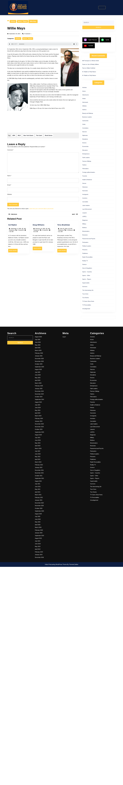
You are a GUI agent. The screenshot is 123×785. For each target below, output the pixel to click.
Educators (85, 150)
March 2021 (38, 494)
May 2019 (37, 546)
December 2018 (39, 557)
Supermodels (85, 283)
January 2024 (38, 421)
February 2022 (39, 464)
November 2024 (39, 394)
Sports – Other (86, 275)
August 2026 (38, 336)
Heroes (84, 183)
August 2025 (38, 369)
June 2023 (38, 440)
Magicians (85, 220)
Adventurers (85, 95)
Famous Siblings (86, 161)
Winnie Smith (95, 60)
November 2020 (39, 505)
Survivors (84, 286)
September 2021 (39, 478)
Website (9, 194)
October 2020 (38, 508)
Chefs (83, 124)
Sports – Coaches (87, 271)
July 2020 (37, 516)
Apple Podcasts (92, 39)
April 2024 (37, 413)
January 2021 (38, 500)
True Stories (85, 297)
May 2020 (37, 522)
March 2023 (38, 448)
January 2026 (38, 356)
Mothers (84, 227)
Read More (13, 251)
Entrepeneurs (86, 153)
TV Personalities (86, 305)
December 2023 (39, 424)
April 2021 (37, 492)
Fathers (84, 165)
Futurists (84, 176)
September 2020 (39, 511)
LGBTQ (84, 216)
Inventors (84, 198)
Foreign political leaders (88, 172)
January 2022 (38, 467)
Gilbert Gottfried (91, 68)
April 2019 (37, 549)
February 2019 (39, 552)
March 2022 (38, 462)
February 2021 (39, 497)
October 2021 (38, 475)
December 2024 (39, 391)
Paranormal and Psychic (88, 238)
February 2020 (39, 530)
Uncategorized (86, 308)
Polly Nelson (92, 71)
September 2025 (39, 366)
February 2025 (39, 385)
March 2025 (38, 383)
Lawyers (84, 212)
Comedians (85, 128)
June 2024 (38, 407)
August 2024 (38, 402)
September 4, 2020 (16, 228)
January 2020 (38, 532)
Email (9, 185)
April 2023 (37, 445)
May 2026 (37, 345)
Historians (85, 187)
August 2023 (38, 434)
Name (9, 175)
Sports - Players (22, 21)
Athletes (13, 21)
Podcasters (85, 242)
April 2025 (37, 380)
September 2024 (39, 399)
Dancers (84, 131)
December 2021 (39, 470)
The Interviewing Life (87, 290)
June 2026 (38, 342)
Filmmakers (85, 168)
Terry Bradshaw (63, 225)
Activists (84, 87)
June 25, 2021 (64, 228)
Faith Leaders (86, 157)
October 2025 (38, 364)
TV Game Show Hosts (88, 301)
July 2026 (37, 339)
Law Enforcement (87, 209)
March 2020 (38, 527)
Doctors (84, 142)
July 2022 (37, 451)
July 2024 (37, 405)
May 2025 (37, 377)
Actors (84, 91)
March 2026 (38, 350)
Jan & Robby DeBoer (93, 64)
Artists (84, 98)
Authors (84, 109)
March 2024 (38, 415)
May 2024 (37, 410)
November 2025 (39, 361)
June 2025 (38, 375)
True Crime (85, 294)
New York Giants (28, 135)
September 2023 (39, 432)
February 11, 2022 (40, 228)
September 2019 (39, 535)
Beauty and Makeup (87, 113)
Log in (64, 336)
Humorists (85, 190)
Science (84, 264)
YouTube (90, 45)
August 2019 (38, 538)
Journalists (85, 201)
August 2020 (38, 513)
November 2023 (39, 426)
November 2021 (39, 473)
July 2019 (37, 541)
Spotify (107, 39)
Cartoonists (85, 120)
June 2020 (38, 519)
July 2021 (37, 483)
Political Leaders (86, 246)
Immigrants (85, 194)
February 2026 (39, 353)
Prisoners (84, 249)
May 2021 (37, 489)
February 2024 (39, 418)
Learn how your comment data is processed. (41, 208)
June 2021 (38, 486)
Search (103, 7)
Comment (10, 150)
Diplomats (85, 135)
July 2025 (37, 372)
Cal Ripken (12, 225)
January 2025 (38, 388)
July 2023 (37, 437)
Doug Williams (38, 225)
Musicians (85, 235)
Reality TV (85, 260)
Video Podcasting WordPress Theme (56, 564)
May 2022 (37, 456)
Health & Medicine (87, 179)
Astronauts (85, 102)
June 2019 (38, 543)
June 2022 (38, 454)
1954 (13, 135)
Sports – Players (86, 279)
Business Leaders (87, 117)
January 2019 (38, 554)
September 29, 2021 (14, 33)
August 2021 (38, 481)
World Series (48, 135)
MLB (19, 135)
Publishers (85, 253)
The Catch (39, 135)
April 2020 (37, 524)
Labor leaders (86, 205)
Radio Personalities (87, 257)
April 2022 (37, 459)
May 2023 (37, 443)
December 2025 (39, 358)
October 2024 (38, 396)
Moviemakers (85, 231)
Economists (85, 146)
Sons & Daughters (87, 268)
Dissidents (85, 139)
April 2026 (37, 347)
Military (84, 224)
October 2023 (38, 429)
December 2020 (39, 503)
